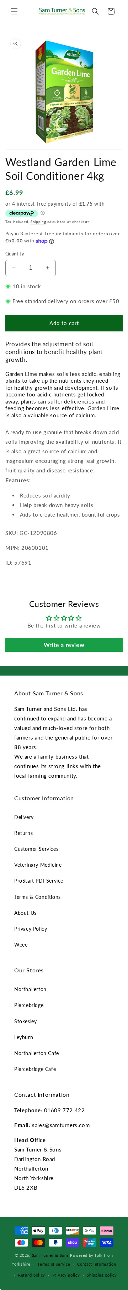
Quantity (14, 254)
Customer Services (36, 849)
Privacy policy (66, 1275)
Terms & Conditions (37, 897)
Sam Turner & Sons (50, 1255)
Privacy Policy (30, 929)
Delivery (24, 817)
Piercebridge (28, 1005)
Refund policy (31, 1275)
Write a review (64, 644)
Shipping (38, 221)
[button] (14, 11)
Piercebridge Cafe (35, 1069)
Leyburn (23, 1037)
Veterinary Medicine (38, 865)
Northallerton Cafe (36, 1053)
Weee (20, 945)
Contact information (96, 1264)
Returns (23, 833)
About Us (25, 913)
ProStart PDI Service (38, 881)
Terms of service (53, 1264)
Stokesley (25, 1021)
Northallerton (30, 989)
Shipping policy (102, 1275)
